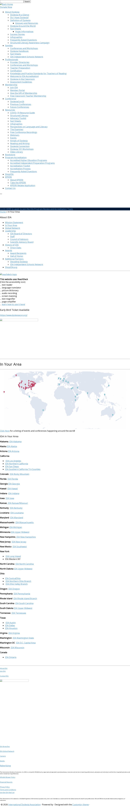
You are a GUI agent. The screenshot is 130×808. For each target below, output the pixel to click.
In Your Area (11, 225)
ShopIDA (9, 174)
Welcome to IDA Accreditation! (24, 76)
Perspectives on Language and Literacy (28, 126)
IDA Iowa (10, 498)
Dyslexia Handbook (19, 51)
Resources (10, 110)
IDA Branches (5, 746)
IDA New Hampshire (26, 537)
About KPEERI (16, 179)
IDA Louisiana (16, 512)
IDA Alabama (14, 441)
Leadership (10, 230)
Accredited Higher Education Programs (28, 160)
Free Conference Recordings (23, 132)
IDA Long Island (13, 556)
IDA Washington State (23, 638)
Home (3, 211)
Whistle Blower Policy (7, 777)
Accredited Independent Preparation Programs (32, 163)
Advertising (5, 765)
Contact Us (10, 188)
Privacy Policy (5, 787)
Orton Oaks (15, 247)
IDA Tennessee (19, 613)
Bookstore (10, 154)
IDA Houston (11, 628)
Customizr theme (80, 804)
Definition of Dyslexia (20, 20)
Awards (8, 250)
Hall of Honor (16, 256)
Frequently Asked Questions (23, 40)
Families (9, 45)
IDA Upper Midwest (20, 532)
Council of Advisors (19, 239)
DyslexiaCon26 (17, 101)
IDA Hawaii (12, 488)
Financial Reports (6, 782)
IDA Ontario (10, 657)
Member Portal (17, 90)
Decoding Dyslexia (19, 261)
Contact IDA (4, 676)
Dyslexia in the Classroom (22, 79)
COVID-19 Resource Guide (22, 112)
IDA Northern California (16, 463)
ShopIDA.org (11, 267)
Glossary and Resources (26, 23)
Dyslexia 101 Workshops (22, 149)
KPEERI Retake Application (22, 185)
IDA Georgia (14, 483)
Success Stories (17, 34)
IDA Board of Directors (21, 233)
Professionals (11, 59)
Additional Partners (14, 258)
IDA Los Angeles (13, 460)
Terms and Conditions (8, 790)
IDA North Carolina (24, 563)
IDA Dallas (10, 625)
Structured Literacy (19, 115)
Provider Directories (19, 62)
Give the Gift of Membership (23, 93)
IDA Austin (11, 622)
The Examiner (16, 129)
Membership (11, 84)
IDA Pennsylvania (22, 593)
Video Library (16, 151)
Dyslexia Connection (19, 146)
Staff (12, 236)
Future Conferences (19, 107)
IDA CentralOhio (13, 578)
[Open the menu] (1, 193)
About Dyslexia (12, 12)
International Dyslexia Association (24, 804)
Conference (10, 98)
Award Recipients (18, 253)
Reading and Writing (20, 143)
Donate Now (6, 7)
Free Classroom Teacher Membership (28, 96)
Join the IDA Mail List (7, 792)
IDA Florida (12, 479)
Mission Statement (14, 222)
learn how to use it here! (13, 304)
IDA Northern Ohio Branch (18, 581)
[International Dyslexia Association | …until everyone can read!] (6, 4)
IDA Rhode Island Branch (25, 598)
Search (27, 2)
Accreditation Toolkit (20, 165)
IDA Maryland (16, 517)
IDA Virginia (14, 633)
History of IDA (12, 244)
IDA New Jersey (19, 541)
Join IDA (14, 87)
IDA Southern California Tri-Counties (22, 469)
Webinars (14, 135)
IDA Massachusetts (24, 522)
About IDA (3, 668)
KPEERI (8, 177)
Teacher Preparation (20, 68)
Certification (16, 70)
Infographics (16, 37)
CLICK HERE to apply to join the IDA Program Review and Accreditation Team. (36, 209)
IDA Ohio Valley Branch (17, 584)
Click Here (5, 430)
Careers (3, 756)
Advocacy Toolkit (18, 118)
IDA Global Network (7, 751)
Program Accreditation (16, 157)
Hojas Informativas (24, 31)
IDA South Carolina (24, 603)
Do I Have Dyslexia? (19, 17)
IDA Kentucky (16, 508)
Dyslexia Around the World (23, 26)
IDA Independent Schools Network (26, 56)
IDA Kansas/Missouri (18, 503)
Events (13, 137)
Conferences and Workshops (24, 48)
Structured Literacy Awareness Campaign (29, 42)
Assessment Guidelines (21, 82)
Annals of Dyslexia (19, 140)
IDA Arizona (13, 451)
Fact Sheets (15, 28)
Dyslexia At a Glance (19, 14)
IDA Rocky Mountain (19, 474)
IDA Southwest (20, 546)
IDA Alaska (12, 446)
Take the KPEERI (18, 182)
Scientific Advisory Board (21, 242)
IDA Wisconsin (17, 647)
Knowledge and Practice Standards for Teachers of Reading (38, 73)
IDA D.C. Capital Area (26, 642)
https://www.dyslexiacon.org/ (13, 315)
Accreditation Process (20, 168)
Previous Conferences (20, 104)
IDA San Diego (12, 466)
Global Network (12, 228)
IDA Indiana (13, 493)
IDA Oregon (14, 588)
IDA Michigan (15, 527)
